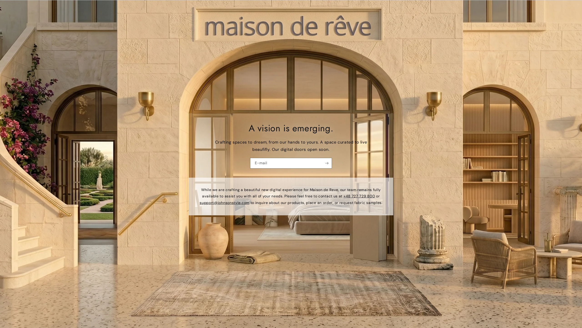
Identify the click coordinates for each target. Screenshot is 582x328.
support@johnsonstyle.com (224, 202)
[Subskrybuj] (327, 163)
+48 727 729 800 (359, 196)
